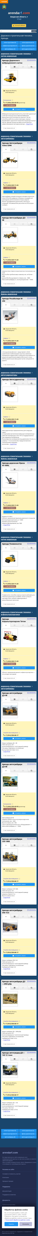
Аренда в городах (7, 1181)
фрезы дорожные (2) (28, 46)
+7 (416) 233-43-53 (11, 103)
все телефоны (10, 105)
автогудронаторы (9, 375)
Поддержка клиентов (9, 1195)
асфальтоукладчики (10, 614)
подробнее (29, 124)
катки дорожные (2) (28, 42)
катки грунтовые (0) (10, 42)
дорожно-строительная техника (16, 53)
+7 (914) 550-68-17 (11, 735)
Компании (5, 1177)
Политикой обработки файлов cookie (17, 1220)
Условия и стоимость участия (11, 1174)
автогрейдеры (7, 138)
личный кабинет (20, 25)
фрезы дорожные (9, 294)
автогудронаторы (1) (28, 49)
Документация (6, 1191)
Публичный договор (8, 1204)
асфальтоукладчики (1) (10, 46)
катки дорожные (9, 56)
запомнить (32, 60)
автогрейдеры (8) (10, 49)
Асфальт (5, 183)
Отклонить (25, 1224)
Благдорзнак (7, 100)
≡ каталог (4, 1)
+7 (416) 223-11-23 (11, 185)
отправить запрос (20, 109)
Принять (11, 1224)
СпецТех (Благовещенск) (10, 733)
